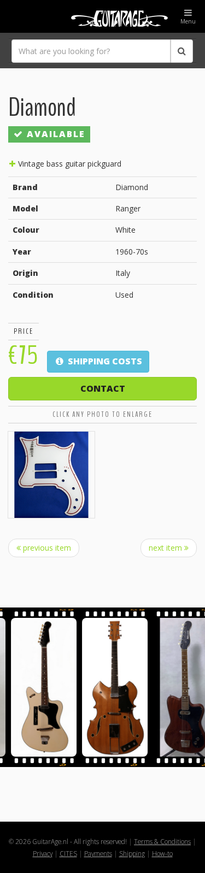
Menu (188, 21)
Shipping (132, 853)
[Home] (102, 16)
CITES (68, 853)
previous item (46, 547)
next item (166, 547)
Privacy (42, 853)
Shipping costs (104, 361)
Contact (102, 388)
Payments (98, 853)
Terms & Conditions (162, 841)
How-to (162, 853)
